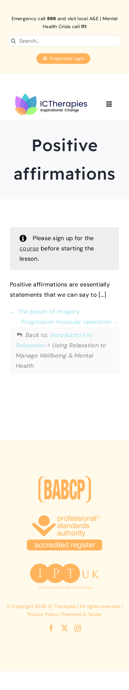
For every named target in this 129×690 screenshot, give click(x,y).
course (29, 248)
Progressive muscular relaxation (67, 322)
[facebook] (51, 628)
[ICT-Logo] (51, 92)
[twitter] (64, 628)
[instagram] (77, 628)
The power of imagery (48, 312)
